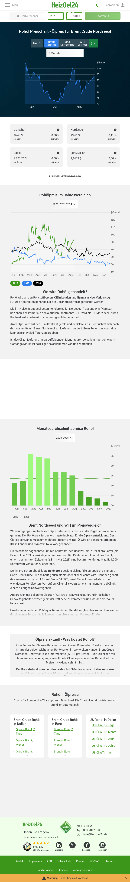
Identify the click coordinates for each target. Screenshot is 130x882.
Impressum (35, 861)
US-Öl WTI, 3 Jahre (103, 745)
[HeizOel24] (65, 5)
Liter (70, 12)
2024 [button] (38, 283)
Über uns (109, 861)
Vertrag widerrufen (83, 870)
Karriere (63, 870)
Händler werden (45, 870)
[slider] (41, 843)
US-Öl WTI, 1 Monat (104, 732)
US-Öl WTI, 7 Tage (103, 725)
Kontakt (20, 861)
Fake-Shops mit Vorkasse (74, 878)
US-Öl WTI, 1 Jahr (103, 738)
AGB (49, 861)
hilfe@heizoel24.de (95, 834)
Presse (80, 861)
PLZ (52, 16)
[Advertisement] (65, 388)
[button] (115, 5)
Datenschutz (64, 861)
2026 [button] (15, 283)
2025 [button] (26, 283)
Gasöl (17, 152)
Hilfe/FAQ (94, 861)
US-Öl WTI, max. (102, 752)
